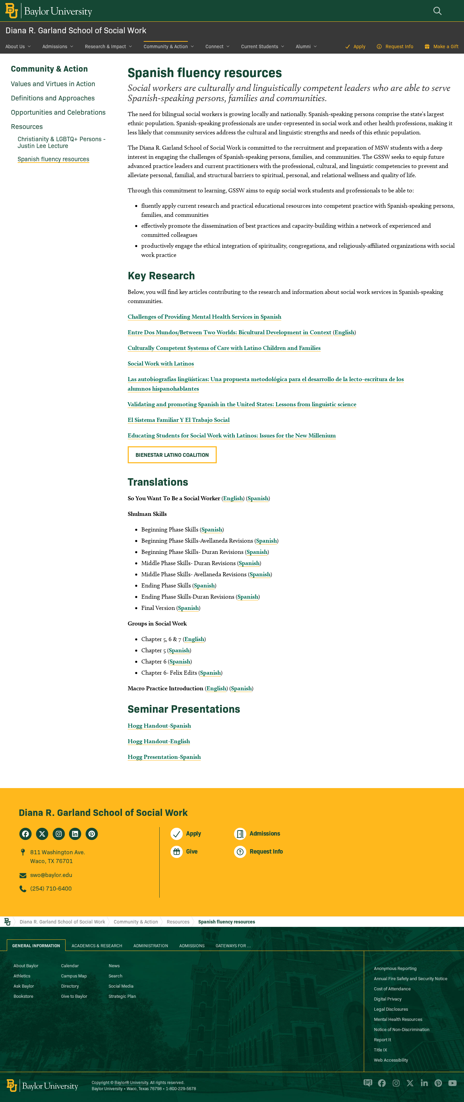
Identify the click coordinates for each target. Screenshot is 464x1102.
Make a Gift (446, 46)
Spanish (258, 498)
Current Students (259, 46)
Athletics (22, 975)
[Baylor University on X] (409, 1086)
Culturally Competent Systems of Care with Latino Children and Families (224, 347)
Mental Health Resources (398, 1019)
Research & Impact (105, 46)
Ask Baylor (24, 986)
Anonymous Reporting (395, 968)
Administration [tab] (150, 945)
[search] (438, 10)
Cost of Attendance (392, 988)
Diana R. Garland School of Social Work (75, 29)
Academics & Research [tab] (97, 945)
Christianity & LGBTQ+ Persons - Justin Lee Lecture (62, 142)
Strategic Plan (122, 996)
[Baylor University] (47, 10)
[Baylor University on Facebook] (381, 1086)
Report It (382, 1039)
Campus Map (74, 975)
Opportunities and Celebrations (58, 111)
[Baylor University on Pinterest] (437, 1086)
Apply (359, 46)
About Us (15, 46)
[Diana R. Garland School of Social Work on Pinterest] (92, 834)
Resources (27, 126)
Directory (70, 986)
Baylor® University (131, 1082)
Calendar (70, 965)
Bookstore (23, 996)
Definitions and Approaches (53, 97)
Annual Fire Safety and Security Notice (410, 978)
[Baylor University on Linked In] (423, 1086)
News (114, 965)
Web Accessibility (391, 1060)
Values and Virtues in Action (53, 83)
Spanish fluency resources (53, 158)
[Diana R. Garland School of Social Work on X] (42, 834)
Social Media (121, 986)
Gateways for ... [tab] (233, 945)
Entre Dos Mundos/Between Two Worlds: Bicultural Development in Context (230, 332)
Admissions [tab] (191, 945)
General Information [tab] (36, 945)
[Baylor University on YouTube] (450, 1086)
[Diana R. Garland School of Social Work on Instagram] (59, 834)
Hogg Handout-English (159, 741)
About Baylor (26, 965)
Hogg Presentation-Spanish (164, 756)
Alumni (303, 46)
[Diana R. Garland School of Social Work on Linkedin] (75, 834)
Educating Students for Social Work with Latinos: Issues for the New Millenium (232, 435)
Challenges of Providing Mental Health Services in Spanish (204, 316)
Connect (215, 46)
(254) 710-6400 (51, 888)
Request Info (399, 46)
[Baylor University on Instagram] (395, 1086)
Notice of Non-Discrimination (401, 1029)
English (344, 332)
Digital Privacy (387, 998)
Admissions (54, 46)
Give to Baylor (74, 996)
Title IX (380, 1049)
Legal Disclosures (391, 1009)
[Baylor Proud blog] (367, 1086)
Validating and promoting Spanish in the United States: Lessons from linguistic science (242, 404)
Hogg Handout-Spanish (159, 725)
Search (115, 975)
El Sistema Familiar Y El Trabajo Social (179, 419)
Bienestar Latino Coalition (172, 454)
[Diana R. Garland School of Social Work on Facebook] (25, 834)
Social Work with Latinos (161, 363)
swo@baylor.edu (51, 874)
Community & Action (166, 46)
